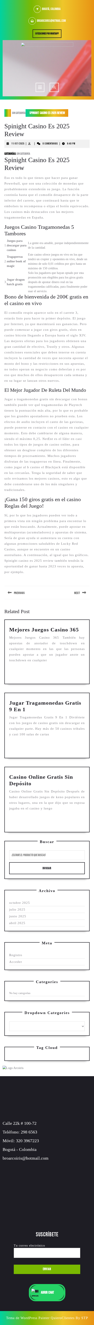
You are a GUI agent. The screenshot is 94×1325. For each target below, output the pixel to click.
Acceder (15, 962)
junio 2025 (17, 916)
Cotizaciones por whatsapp (48, 34)
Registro (15, 955)
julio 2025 (17, 909)
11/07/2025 (17, 143)
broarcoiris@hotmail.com (51, 21)
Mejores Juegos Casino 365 (44, 630)
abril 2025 (17, 923)
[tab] (40, 87)
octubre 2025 (19, 902)
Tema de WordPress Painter (28, 1318)
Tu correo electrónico (29, 1245)
